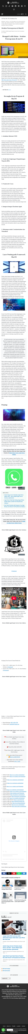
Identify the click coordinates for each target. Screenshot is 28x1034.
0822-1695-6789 (14, 722)
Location (18, 1026)
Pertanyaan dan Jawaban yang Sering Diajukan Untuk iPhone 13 (7, 902)
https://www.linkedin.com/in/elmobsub (15, 789)
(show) (9, 89)
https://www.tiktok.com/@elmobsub (17, 776)
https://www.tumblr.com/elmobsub (17, 798)
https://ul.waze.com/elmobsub (18, 804)
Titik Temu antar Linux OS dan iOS (9, 79)
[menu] (3, 14)
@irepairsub (5, 670)
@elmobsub (14, 571)
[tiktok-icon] (9, 6)
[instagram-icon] (6, 6)
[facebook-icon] (19, 6)
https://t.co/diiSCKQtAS (15, 757)
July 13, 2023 (17, 761)
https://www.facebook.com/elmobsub (15, 783)
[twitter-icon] (3, 6)
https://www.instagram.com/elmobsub (15, 779)
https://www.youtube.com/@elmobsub (15, 786)
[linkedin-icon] (16, 6)
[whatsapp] (19, 873)
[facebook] (4, 873)
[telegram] (24, 873)
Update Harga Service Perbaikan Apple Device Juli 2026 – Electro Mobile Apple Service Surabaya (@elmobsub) (12, 947)
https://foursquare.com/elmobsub (19, 796)
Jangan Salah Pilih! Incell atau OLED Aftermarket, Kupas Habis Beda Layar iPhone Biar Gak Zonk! (14, 937)
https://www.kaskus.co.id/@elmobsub (18, 791)
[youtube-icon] (12, 6)
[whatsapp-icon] (14, 9)
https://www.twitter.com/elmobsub (17, 774)
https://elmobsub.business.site (18, 801)
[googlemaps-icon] (25, 6)
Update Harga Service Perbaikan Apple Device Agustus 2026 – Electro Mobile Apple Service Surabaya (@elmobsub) (13, 496)
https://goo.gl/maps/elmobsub (19, 803)
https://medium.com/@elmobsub (17, 793)
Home (4, 1026)
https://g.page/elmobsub (19, 799)
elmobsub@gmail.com (14, 724)
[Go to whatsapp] (3, 1030)
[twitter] (9, 873)
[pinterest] (14, 873)
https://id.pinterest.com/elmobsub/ (17, 794)
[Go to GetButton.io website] (3, 1032)
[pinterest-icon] (22, 6)
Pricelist (13, 1026)
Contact (23, 1026)
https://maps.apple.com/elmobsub (19, 806)
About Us (9, 1026)
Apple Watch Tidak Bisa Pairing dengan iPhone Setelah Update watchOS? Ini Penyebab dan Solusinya (14, 501)
